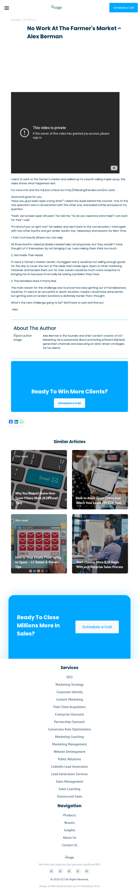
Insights (16, 19)
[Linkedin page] (16, 422)
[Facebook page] (11, 422)
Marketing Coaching (69, 736)
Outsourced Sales (69, 796)
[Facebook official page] (52, 871)
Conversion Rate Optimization (69, 729)
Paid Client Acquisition (69, 707)
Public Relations (69, 759)
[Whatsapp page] (22, 422)
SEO (69, 677)
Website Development (69, 751)
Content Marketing (69, 699)
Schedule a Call (69, 403)
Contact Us (69, 845)
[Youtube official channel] (87, 871)
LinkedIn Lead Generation (69, 766)
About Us (69, 837)
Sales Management (69, 781)
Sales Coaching (69, 789)
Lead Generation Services (69, 774)
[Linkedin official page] (61, 871)
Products (69, 815)
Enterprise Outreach (69, 714)
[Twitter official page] (69, 871)
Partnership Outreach (69, 722)
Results (69, 822)
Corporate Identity (69, 692)
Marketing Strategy (69, 684)
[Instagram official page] (78, 871)
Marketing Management (69, 744)
